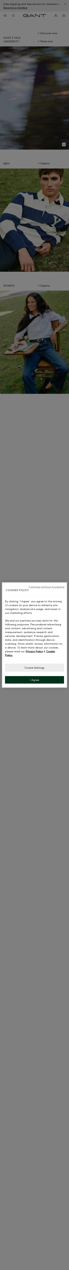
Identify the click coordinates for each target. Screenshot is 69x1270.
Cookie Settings (34, 667)
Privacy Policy (34, 651)
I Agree (34, 679)
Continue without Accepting (47, 586)
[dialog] (34, 635)
